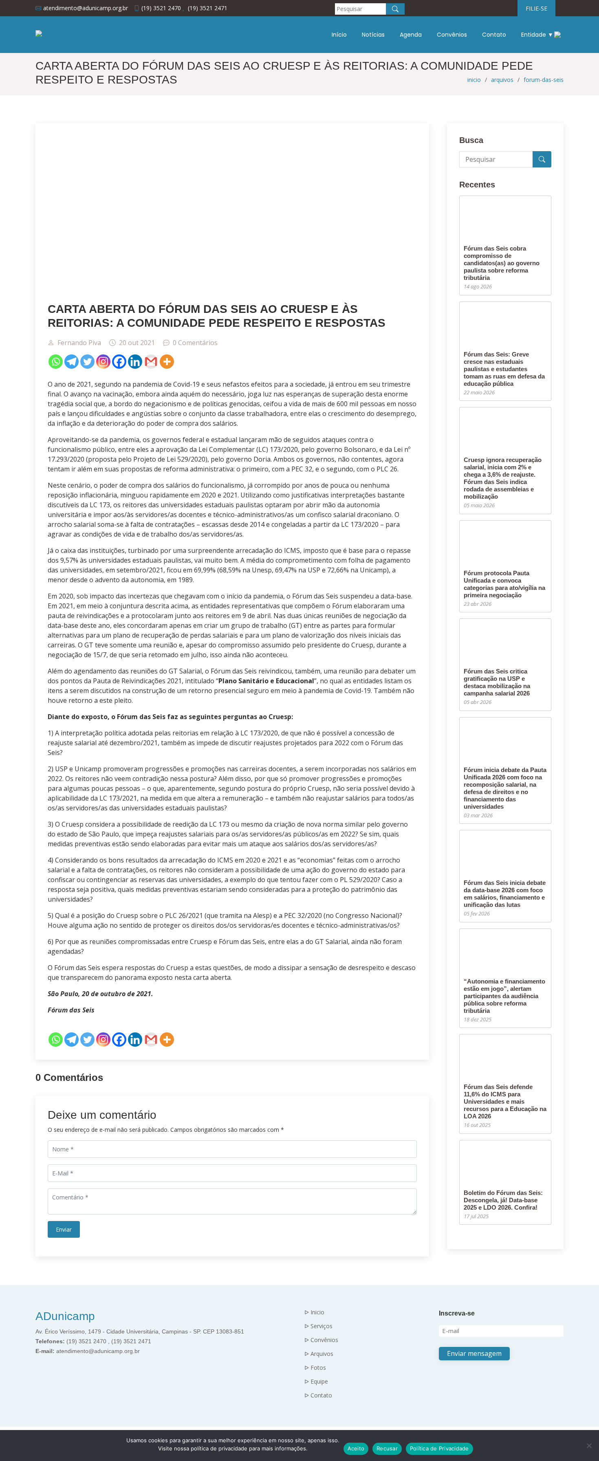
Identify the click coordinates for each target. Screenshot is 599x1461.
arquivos (502, 80)
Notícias (373, 35)
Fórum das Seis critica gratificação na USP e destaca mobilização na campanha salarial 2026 (497, 682)
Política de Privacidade (439, 1448)
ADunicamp (65, 1316)
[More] (167, 361)
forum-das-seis (544, 80)
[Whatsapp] (55, 361)
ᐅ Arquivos (318, 1354)
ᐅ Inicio (314, 1312)
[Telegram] (71, 361)
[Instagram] (103, 361)
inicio (474, 80)
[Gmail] (151, 361)
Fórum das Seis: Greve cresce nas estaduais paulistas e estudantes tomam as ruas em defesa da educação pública (504, 369)
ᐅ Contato (318, 1395)
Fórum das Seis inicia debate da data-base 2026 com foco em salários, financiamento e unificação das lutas (505, 893)
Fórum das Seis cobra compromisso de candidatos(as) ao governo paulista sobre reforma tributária (502, 263)
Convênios (452, 35)
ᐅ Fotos (315, 1368)
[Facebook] (119, 361)
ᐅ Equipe (316, 1381)
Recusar (387, 1448)
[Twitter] (87, 361)
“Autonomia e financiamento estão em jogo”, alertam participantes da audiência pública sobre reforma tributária (504, 996)
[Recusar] (589, 1445)
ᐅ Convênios (321, 1340)
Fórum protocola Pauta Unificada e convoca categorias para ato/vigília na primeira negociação (504, 584)
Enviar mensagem (474, 1353)
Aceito (356, 1448)
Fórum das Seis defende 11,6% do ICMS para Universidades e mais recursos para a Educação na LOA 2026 (505, 1101)
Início (339, 35)
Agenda (411, 35)
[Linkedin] (135, 361)
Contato (494, 35)
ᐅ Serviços (318, 1326)
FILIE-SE (536, 8)
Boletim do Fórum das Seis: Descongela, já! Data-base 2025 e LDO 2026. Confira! (503, 1200)
